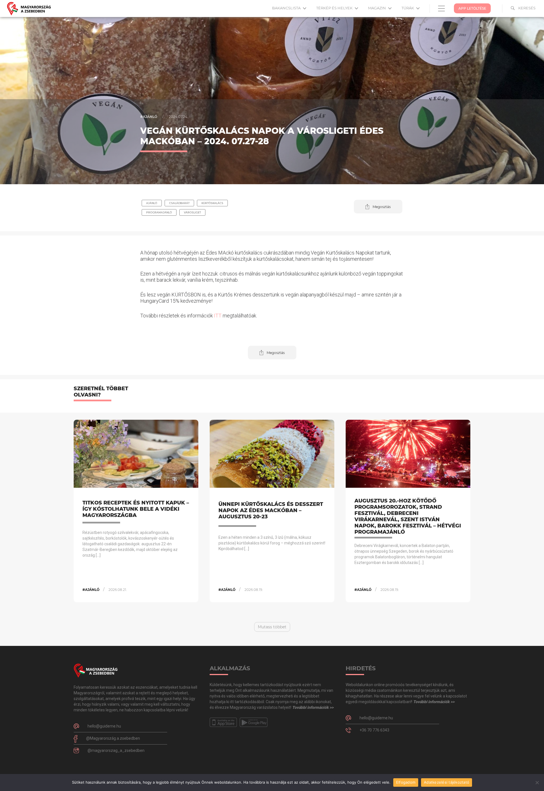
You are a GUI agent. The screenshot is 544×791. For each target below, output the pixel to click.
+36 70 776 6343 (374, 730)
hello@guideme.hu (104, 726)
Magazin (377, 8)
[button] (378, 206)
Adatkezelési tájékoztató (446, 782)
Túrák (408, 8)
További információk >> (312, 707)
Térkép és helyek (334, 8)
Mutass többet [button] (272, 626)
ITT (217, 316)
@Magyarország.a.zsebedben (113, 738)
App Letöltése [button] (472, 8)
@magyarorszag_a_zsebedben (116, 750)
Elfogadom (405, 782)
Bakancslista (286, 8)
